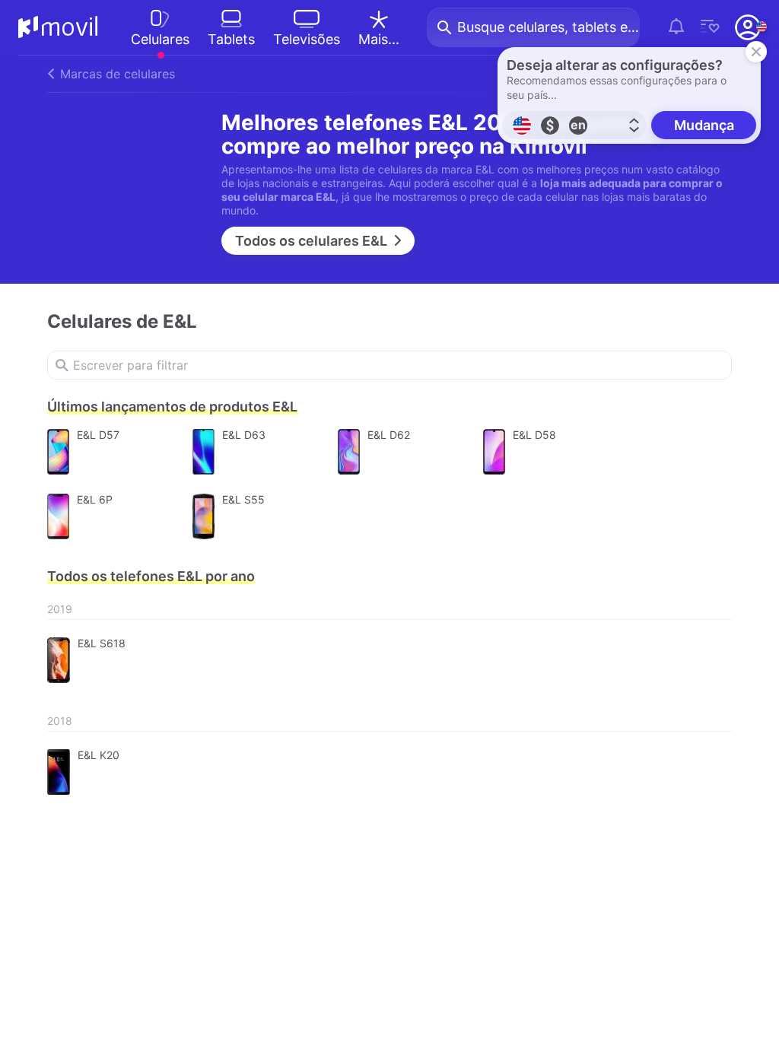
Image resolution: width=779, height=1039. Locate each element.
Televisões (306, 39)
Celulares (160, 39)
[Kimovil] (58, 27)
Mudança (704, 125)
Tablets (231, 39)
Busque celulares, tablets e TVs (548, 27)
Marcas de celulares (117, 73)
